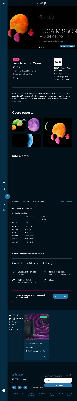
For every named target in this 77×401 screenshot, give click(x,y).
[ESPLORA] (4, 189)
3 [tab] (43, 47)
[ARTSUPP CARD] (4, 210)
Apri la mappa (66, 201)
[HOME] (4, 182)
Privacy (61, 393)
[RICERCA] (4, 204)
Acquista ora (60, 296)
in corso (43, 317)
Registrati (58, 385)
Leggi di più (16, 101)
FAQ (23, 393)
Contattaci (15, 393)
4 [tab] (45, 47)
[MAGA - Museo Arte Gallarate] (63, 62)
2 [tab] (41, 47)
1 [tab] (39, 47)
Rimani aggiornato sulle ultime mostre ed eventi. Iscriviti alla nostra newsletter (57, 375)
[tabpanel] (38, 27)
